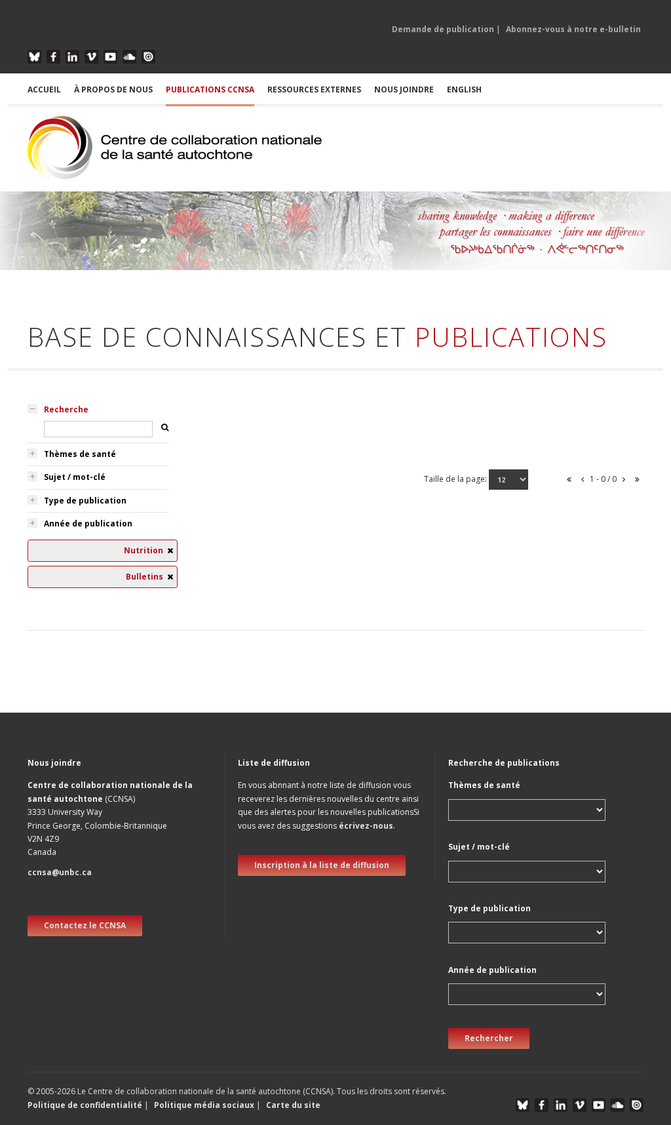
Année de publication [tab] (88, 523)
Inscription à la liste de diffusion (321, 865)
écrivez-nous (366, 825)
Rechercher (489, 1038)
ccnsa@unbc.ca (60, 872)
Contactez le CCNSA (85, 925)
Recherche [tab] (66, 409)
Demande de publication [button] (443, 29)
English (464, 89)
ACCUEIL (44, 89)
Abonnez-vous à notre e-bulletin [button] (573, 29)
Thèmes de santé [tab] (80, 454)
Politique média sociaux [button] (204, 1105)
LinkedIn (72, 57)
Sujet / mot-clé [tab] (74, 477)
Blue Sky (34, 57)
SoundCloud (129, 57)
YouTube (110, 57)
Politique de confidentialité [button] (86, 1105)
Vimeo (91, 57)
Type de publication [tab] (85, 500)
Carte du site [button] (293, 1105)
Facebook (53, 57)
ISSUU (148, 57)
